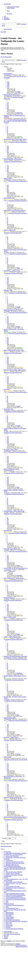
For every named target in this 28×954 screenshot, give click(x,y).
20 (7, 684)
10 (7, 300)
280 (8, 108)
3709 (8, 84)
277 (8, 104)
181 (8, 170)
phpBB (8, 941)
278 (8, 105)
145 (8, 283)
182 (8, 171)
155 (8, 459)
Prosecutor (8, 719)
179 (8, 167)
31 (7, 646)
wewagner (8, 569)
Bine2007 (8, 140)
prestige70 (8, 657)
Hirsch (7, 599)
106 (8, 608)
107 (8, 555)
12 (7, 302)
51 (7, 421)
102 (8, 439)
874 (8, 710)
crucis (7, 252)
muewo (8, 492)
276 (8, 103)
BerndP (18, 91)
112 (8, 730)
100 (8, 437)
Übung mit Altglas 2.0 (9, 597)
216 (8, 766)
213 (8, 319)
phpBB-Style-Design (21, 945)
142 (8, 279)
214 (8, 321)
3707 (8, 82)
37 (7, 501)
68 (7, 237)
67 (7, 263)
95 (7, 668)
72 (7, 242)
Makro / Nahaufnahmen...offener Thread (14, 350)
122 (8, 378)
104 (8, 442)
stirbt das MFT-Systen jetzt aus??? (12, 94)
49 (7, 418)
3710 (8, 86)
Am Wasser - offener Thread (11, 449)
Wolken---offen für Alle (9, 230)
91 (7, 399)
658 (8, 189)
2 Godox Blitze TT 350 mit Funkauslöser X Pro (15, 568)
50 (7, 420)
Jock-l (18, 175)
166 (8, 361)
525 (8, 343)
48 (7, 417)
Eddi (7, 431)
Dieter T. (8, 212)
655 (8, 185)
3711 (8, 87)
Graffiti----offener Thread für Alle (12, 636)
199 (8, 147)
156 (8, 460)
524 (8, 342)
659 (8, 191)
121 (8, 376)
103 (8, 441)
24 (7, 128)
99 (7, 518)
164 (8, 358)
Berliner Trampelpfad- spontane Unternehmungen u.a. (11, 469)
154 (8, 457)
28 (7, 825)
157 (8, 462)
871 (8, 706)
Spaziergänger (9, 199)
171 (8, 787)
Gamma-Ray (9, 118)
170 (8, 786)
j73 (17, 546)
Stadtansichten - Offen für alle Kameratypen (14, 210)
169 (8, 784)
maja (7, 738)
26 (7, 131)
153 (8, 456)
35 (7, 498)
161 (8, 478)
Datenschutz (24, 946)
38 (7, 502)
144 (8, 281)
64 (7, 259)
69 (7, 238)
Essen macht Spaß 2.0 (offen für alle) (13, 309)
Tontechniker (20, 367)
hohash (7, 699)
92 (7, 400)
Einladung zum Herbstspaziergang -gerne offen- (15, 656)
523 (8, 340)
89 (7, 396)
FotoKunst (8, 75)
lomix (18, 227)
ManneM (8, 450)
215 (8, 322)
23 (7, 126)
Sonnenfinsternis (8, 530)
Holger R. (8, 179)
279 (8, 107)
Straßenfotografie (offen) (10, 717)
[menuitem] (13, 6)
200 (8, 149)
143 (8, 280)
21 (7, 217)
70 (7, 239)
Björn (18, 715)
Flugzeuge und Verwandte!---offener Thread (15, 369)
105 (8, 607)
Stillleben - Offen (8, 290)
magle (18, 246)
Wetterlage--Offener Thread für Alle (12, 797)
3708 (8, 83)
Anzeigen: (4, 838)
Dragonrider (9, 96)
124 (8, 381)
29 (7, 643)
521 (8, 337)
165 (8, 360)
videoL (18, 156)
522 (8, 339)
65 (7, 260)
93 (7, 402)
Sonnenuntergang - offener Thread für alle (14, 511)
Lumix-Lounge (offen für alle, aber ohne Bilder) (15, 759)
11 (7, 301)
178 (8, 165)
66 (7, 262)
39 (7, 504)
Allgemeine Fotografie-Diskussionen (18, 142)
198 (8, 146)
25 (7, 129)
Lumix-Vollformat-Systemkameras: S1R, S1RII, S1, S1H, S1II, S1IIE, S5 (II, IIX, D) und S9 (15, 121)
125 (8, 382)
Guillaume (19, 136)
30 (7, 645)
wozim (18, 734)
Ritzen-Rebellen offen (9, 198)
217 (8, 768)
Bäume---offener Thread (10, 617)
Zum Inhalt (3, 31)
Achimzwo (19, 673)
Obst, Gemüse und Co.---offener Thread (13, 578)
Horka (18, 267)
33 (7, 649)
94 (7, 667)
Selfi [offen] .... (7, 389)
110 (8, 559)
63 (7, 258)
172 (8, 789)
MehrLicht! (19, 112)
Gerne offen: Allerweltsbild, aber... (12, 548)
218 (8, 769)
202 (8, 151)
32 (7, 648)
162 (8, 480)
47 (7, 416)
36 (7, 499)
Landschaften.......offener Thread (12, 270)
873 (8, 709)
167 (8, 362)
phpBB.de (17, 943)
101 (8, 438)
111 (8, 561)
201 (8, 150)
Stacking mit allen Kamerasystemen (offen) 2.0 (15, 817)
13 (7, 590)
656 (8, 186)
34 (7, 750)
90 (7, 397)
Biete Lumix (12, 571)
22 (7, 219)
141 (8, 277)
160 (8, 477)
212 (8, 318)
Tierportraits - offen (8, 409)
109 (8, 558)
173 (8, 790)
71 (7, 241)
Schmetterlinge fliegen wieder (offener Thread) (15, 139)
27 (7, 132)
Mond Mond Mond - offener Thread (13, 158)
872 (8, 708)
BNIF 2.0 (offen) (8, 178)
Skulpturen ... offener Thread (11, 737)
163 (8, 357)
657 (8, 188)
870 (8, 705)
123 (8, 379)
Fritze (18, 487)
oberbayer (19, 207)
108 (8, 557)
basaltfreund (9, 390)
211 (8, 316)
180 (8, 168)
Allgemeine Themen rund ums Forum (14, 473)
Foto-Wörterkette (8, 73)
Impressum (18, 946)
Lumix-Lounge (7, 757)
